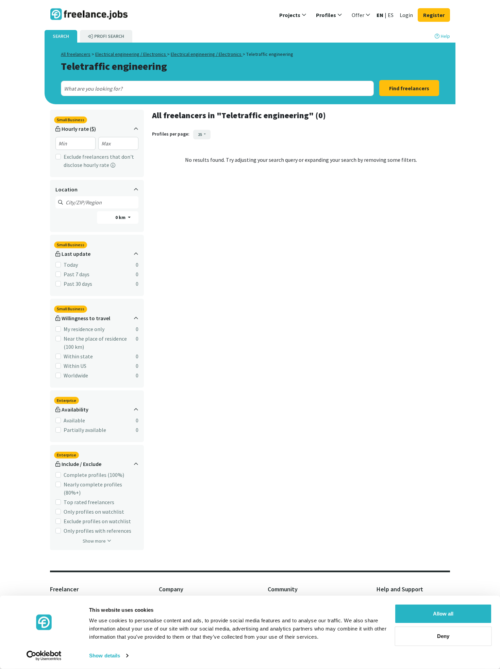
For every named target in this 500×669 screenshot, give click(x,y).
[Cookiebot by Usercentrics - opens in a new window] (44, 656)
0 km (121, 217)
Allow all (443, 614)
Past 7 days (76, 274)
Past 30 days (78, 283)
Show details (104, 655)
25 (200, 134)
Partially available (85, 429)
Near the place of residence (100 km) (95, 342)
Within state (78, 356)
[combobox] (201, 88)
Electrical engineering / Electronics (131, 54)
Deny (443, 636)
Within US (75, 365)
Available (74, 420)
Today (71, 264)
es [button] (391, 15)
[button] (292, 15)
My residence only (84, 329)
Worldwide (76, 375)
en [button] (380, 15)
